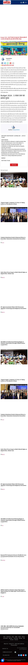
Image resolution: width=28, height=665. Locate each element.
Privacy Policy (14, 645)
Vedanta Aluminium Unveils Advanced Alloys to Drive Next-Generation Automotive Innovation (13, 238)
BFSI (24, 638)
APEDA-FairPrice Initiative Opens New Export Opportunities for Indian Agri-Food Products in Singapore (13, 591)
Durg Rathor (16, 130)
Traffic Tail (19, 660)
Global (19, 637)
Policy (13, 637)
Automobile (5, 638)
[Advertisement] (14, 21)
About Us (6, 644)
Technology (15, 638)
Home (4, 637)
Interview (16, 639)
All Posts (8, 60)
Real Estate (9, 637)
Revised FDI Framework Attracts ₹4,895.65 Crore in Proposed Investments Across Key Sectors (13, 556)
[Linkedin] (26, 655)
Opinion (23, 637)
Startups (20, 638)
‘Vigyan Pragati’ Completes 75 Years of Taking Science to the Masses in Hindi (13, 203)
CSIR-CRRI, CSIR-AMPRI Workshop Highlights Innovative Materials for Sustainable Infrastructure (12, 627)
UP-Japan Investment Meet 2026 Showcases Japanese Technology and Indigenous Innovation (13, 307)
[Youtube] (23, 655)
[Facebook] (19, 655)
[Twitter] (21, 655)
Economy (11, 639)
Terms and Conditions (19, 644)
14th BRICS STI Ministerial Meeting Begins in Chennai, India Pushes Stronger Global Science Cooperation (13, 343)
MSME (16, 637)
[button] (1, 3)
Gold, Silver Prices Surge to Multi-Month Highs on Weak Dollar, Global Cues (14, 273)
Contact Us (11, 644)
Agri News (10, 638)
